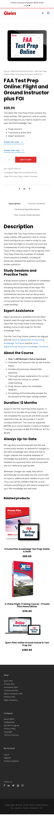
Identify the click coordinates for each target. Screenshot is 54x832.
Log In (6, 754)
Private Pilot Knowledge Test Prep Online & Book (27, 550)
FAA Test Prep (15, 176)
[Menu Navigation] (48, 13)
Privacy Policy (10, 728)
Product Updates (11, 761)
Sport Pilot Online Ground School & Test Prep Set (27, 644)
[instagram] (22, 785)
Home (6, 71)
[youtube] (18, 785)
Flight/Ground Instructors (22, 71)
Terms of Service (11, 735)
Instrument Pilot (11, 687)
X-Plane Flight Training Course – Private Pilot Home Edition (27, 605)
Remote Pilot (9, 696)
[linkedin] (9, 785)
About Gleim (9, 719)
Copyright (8, 731)
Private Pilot (9, 684)
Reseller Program (11, 725)
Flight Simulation (11, 700)
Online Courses (30, 176)
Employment (9, 722)
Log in (26, 5)
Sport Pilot (8, 681)
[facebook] (4, 785)
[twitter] (13, 785)
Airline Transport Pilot (13, 693)
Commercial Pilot (11, 690)
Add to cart (25, 159)
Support (7, 757)
